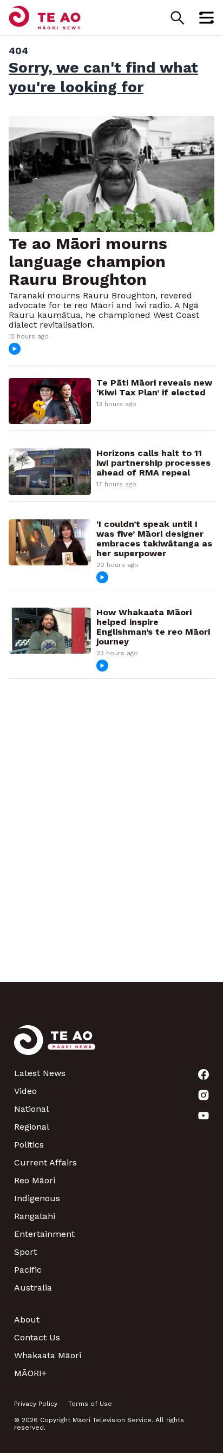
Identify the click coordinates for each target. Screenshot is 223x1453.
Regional (31, 1127)
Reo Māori (34, 1180)
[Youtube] (203, 1115)
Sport (25, 1252)
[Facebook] (203, 1074)
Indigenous (37, 1198)
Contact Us (37, 1337)
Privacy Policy (35, 1404)
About (27, 1319)
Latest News (39, 1073)
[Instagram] (203, 1095)
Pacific (28, 1270)
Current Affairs (45, 1162)
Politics (29, 1144)
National (31, 1109)
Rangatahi (34, 1216)
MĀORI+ (30, 1373)
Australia (33, 1287)
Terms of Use (90, 1404)
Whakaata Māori (47, 1355)
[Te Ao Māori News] (54, 1046)
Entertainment (44, 1234)
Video (25, 1091)
